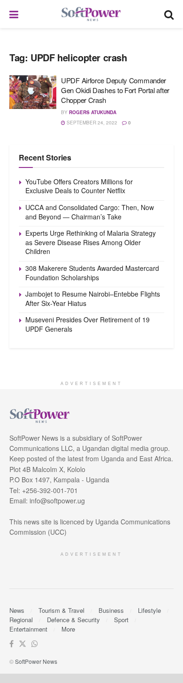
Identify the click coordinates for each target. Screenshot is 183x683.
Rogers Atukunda (92, 112)
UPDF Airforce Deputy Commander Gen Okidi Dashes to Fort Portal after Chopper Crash (115, 90)
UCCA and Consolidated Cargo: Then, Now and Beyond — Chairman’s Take (89, 212)
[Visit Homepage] (91, 14)
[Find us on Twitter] (22, 644)
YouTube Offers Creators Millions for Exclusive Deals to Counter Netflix (79, 186)
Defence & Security (73, 619)
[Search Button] (169, 14)
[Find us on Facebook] (11, 644)
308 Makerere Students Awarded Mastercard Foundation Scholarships (92, 272)
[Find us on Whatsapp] (34, 644)
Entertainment (28, 629)
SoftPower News (36, 661)
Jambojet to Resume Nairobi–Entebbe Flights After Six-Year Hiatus (92, 298)
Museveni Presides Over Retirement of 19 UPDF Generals (87, 324)
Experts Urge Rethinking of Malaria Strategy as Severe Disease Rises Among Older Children (90, 242)
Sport (121, 619)
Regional (21, 619)
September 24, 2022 (91, 122)
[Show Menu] (13, 14)
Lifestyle (149, 610)
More (68, 629)
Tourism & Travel (61, 610)
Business (111, 610)
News (16, 610)
